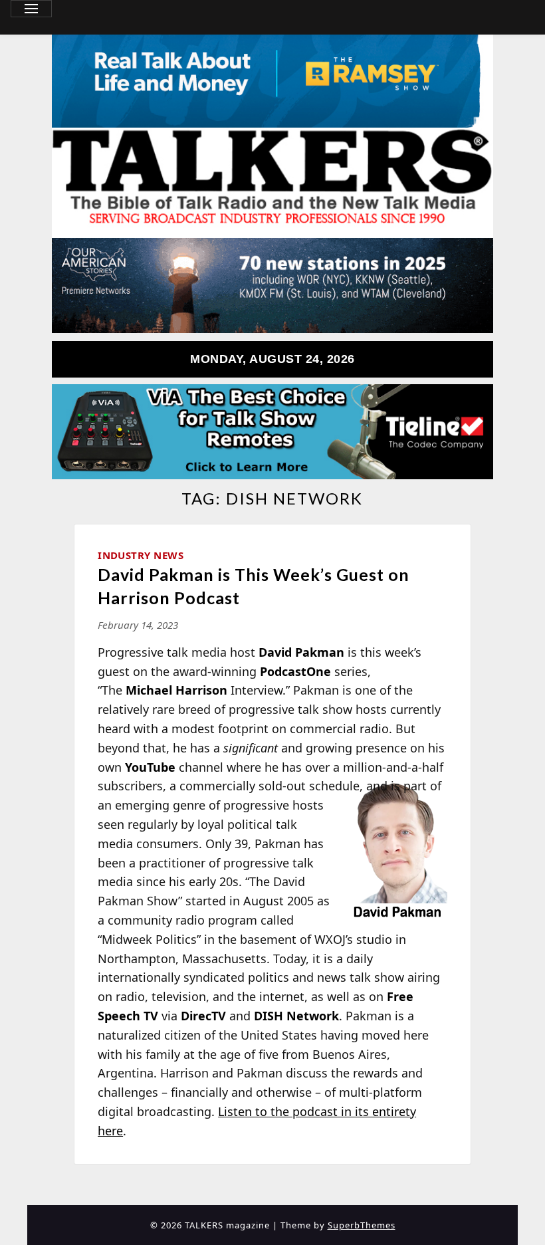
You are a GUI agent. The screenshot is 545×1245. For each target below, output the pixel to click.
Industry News (140, 555)
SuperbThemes (361, 1225)
